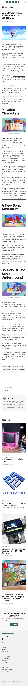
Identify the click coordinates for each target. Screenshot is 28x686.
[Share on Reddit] (8, 22)
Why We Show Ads (6, 656)
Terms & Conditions (6, 667)
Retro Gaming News (6, 455)
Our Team (4, 649)
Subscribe (14, 624)
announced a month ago (19, 75)
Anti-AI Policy (5, 662)
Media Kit (4, 653)
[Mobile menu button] (3, 2)
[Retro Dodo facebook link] (3, 639)
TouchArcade (5, 53)
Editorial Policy (5, 660)
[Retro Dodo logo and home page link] (12, 2)
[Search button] (25, 2)
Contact (3, 674)
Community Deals (5, 671)
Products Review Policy (7, 658)
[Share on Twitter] (5, 22)
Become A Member (6, 645)
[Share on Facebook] (3, 22)
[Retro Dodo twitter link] (5, 639)
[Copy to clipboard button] (11, 22)
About (3, 642)
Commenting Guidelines (7, 669)
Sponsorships (5, 651)
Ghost (20, 681)
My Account (4, 647)
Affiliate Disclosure (6, 665)
